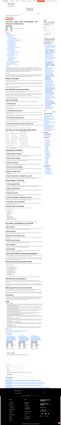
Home (16, 13)
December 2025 (47, 141)
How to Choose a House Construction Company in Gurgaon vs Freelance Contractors (50, 103)
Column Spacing (10, 56)
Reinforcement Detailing (11, 58)
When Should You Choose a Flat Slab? (12, 64)
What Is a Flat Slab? (10, 34)
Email (8, 368)
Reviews (10, 420)
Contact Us (11, 418)
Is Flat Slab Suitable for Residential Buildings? (13, 61)
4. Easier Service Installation (12, 45)
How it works (11, 402)
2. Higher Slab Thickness (11, 50)
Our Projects (11, 404)
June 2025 (47, 147)
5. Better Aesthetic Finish (11, 46)
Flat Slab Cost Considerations (11, 63)
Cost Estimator (11, 407)
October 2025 (47, 143)
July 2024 (46, 159)
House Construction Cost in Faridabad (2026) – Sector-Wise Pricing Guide (11, 338)
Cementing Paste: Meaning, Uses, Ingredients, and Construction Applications (17, 330)
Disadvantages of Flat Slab (11, 48)
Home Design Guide (48, 169)
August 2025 (47, 145)
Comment (8, 364)
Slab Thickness (10, 55)
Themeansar (37, 395)
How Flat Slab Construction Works (12, 35)
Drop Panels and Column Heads (13, 57)
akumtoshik (15, 28)
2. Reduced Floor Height (11, 43)
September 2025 (47, 144)
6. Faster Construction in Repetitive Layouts (14, 47)
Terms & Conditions (28, 411)
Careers (10, 416)
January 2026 (47, 140)
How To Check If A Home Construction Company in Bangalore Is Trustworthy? (36, 338)
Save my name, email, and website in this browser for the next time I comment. (19, 372)
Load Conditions (10, 59)
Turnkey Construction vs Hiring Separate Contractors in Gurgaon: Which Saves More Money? (50, 90)
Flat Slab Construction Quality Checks (12, 62)
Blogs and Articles (12, 414)
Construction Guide (9, 19)
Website (8, 370)
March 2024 (47, 163)
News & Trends (47, 171)
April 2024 (46, 162)
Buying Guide (47, 167)
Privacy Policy (27, 413)
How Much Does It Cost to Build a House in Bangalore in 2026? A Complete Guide (24, 338)
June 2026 (47, 139)
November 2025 (47, 142)
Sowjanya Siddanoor (48, 69)
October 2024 (47, 156)
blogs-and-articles (11, 4)
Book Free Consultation (9, 17)
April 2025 (46, 149)
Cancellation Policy (28, 416)
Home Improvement (48, 170)
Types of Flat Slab (9, 36)
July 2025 (46, 146)
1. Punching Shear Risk (11, 49)
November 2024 (47, 155)
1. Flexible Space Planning (12, 42)
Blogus (33, 395)
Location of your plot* (47, 34)
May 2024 (46, 161)
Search (45, 110)
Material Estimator (12, 409)
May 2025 (46, 148)
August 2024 (47, 158)
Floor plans (11, 411)
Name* (45, 27)
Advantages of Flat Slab (10, 41)
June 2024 (47, 160)
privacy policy (52, 42)
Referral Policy (27, 418)
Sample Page (21, 13)
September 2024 (47, 157)
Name (8, 366)
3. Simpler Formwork (11, 44)
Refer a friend (27, 405)
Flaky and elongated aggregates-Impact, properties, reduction (14, 331)
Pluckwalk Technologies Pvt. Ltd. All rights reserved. (31, 423)
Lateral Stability (10, 60)
